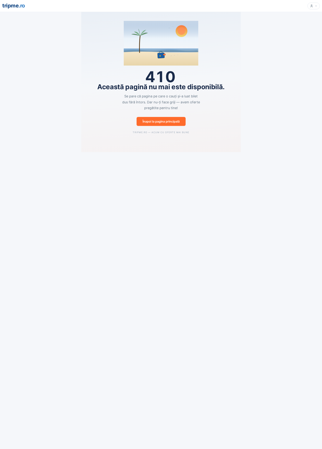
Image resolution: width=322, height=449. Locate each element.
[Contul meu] (313, 6)
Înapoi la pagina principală (161, 121)
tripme (13, 5)
